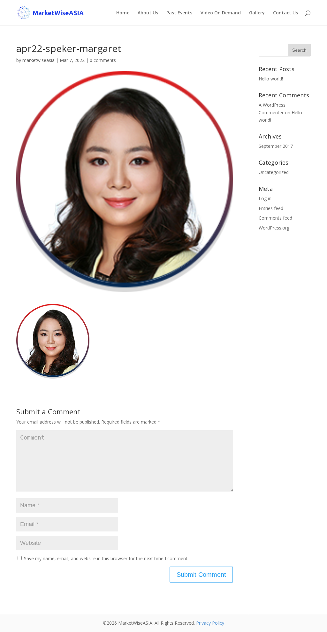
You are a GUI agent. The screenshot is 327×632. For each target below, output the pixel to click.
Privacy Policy (210, 623)
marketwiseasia (38, 60)
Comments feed (275, 218)
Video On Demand (221, 13)
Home (122, 13)
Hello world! (271, 79)
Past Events (179, 13)
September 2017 (276, 146)
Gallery (257, 13)
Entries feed (271, 208)
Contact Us (285, 13)
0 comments (103, 60)
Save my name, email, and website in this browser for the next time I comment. (106, 558)
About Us (148, 13)
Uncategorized (274, 172)
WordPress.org (274, 228)
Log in (265, 198)
